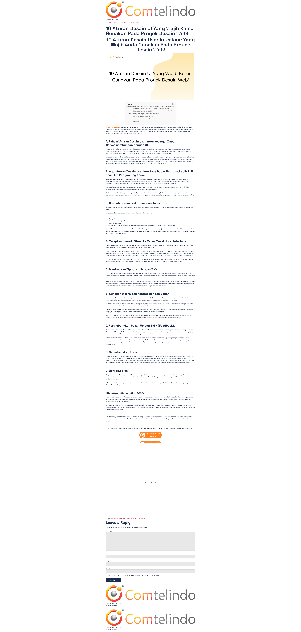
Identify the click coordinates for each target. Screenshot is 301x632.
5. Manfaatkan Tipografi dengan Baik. (140, 114)
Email (108, 561)
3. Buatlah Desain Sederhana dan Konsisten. (142, 111)
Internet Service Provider (138, 518)
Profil (114, 22)
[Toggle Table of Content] (173, 104)
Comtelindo (122, 518)
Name (108, 554)
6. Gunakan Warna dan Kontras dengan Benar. (142, 116)
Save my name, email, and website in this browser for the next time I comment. (134, 575)
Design (128, 518)
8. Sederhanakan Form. (137, 119)
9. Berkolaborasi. (136, 121)
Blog (132, 22)
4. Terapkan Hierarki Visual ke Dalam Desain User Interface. (145, 113)
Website (108, 568)
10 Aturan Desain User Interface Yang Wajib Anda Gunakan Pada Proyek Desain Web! (150, 106)
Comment (109, 531)
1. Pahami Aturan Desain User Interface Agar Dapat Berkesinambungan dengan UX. (151, 108)
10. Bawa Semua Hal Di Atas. (139, 123)
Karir (137, 22)
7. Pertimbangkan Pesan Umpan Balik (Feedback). (143, 118)
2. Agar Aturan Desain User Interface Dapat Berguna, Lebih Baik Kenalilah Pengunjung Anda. (153, 109)
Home (109, 22)
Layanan (123, 22)
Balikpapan (114, 518)
